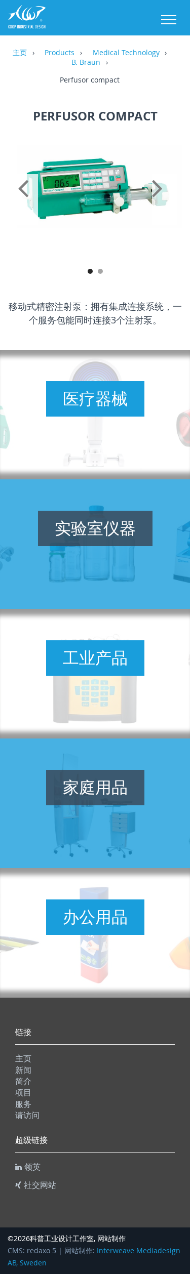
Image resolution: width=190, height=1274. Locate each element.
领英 (32, 1166)
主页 (20, 53)
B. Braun (85, 62)
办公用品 (95, 917)
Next (164, 199)
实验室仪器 (95, 528)
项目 (23, 1092)
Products (59, 53)
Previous (25, 199)
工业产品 (95, 657)
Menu (168, 19)
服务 (23, 1103)
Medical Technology (126, 53)
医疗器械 (95, 398)
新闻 (23, 1070)
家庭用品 (95, 787)
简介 (23, 1081)
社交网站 (40, 1184)
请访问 (27, 1115)
